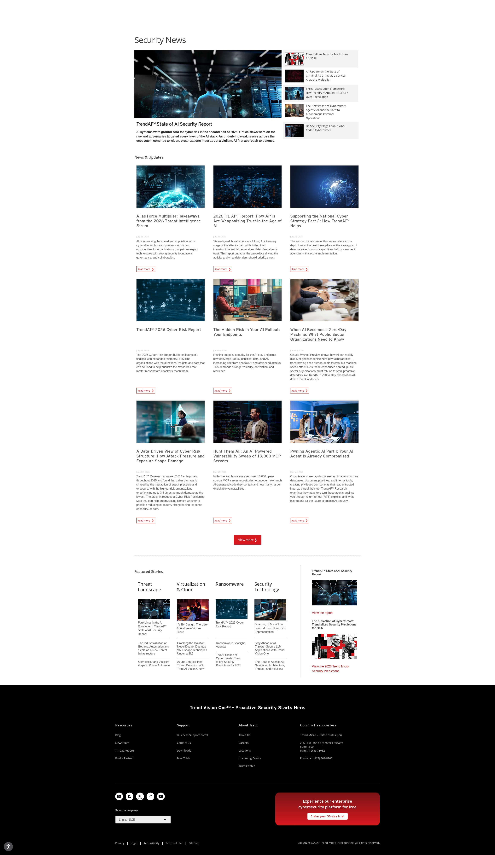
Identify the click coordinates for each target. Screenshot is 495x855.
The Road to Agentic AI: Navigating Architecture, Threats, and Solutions (270, 665)
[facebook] (129, 796)
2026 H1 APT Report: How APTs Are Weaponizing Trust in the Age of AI (247, 221)
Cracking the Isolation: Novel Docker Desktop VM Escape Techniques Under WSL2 (192, 648)
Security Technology (266, 587)
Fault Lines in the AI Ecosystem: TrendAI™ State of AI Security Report (152, 622)
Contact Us (184, 743)
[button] (143, 819)
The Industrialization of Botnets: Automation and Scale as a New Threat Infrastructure (153, 648)
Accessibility (151, 843)
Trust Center (247, 766)
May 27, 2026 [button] (296, 471)
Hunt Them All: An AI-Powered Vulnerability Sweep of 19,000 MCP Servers (247, 456)
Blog (118, 735)
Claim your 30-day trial (325, 815)
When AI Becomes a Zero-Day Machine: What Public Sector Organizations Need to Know (318, 334)
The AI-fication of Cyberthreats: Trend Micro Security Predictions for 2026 (228, 660)
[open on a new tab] (140, 796)
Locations (245, 750)
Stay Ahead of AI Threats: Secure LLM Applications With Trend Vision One (269, 648)
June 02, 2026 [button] (142, 471)
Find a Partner (124, 758)
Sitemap (194, 843)
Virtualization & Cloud (191, 587)
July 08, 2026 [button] (142, 350)
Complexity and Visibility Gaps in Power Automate (154, 663)
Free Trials (183, 758)
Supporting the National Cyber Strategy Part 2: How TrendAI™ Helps (319, 221)
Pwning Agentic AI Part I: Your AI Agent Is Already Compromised (321, 453)
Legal (134, 843)
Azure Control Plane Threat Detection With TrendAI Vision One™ (191, 665)
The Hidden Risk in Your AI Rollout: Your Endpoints (246, 332)
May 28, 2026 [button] (219, 471)
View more (244, 538)
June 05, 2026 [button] (296, 350)
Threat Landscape (149, 587)
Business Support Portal (192, 735)
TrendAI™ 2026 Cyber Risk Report (168, 329)
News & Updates (148, 157)
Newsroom (122, 743)
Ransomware (230, 584)
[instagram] (150, 796)
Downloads (184, 750)
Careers (244, 743)
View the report (322, 611)
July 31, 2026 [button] (142, 236)
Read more (144, 269)
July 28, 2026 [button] (296, 236)
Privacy (119, 843)
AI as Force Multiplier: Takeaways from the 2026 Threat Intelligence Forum (168, 221)
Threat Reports (125, 750)
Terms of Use (174, 843)
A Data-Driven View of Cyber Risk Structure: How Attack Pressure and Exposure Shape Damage (170, 456)
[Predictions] (334, 645)
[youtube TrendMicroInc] (161, 796)
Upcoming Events (250, 758)
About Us (244, 735)
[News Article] (208, 91)
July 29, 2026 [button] (219, 236)
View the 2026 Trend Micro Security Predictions (330, 668)
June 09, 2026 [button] (219, 350)
